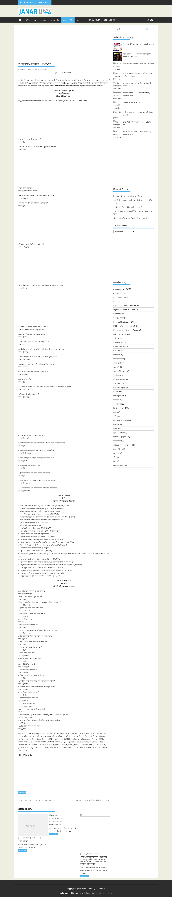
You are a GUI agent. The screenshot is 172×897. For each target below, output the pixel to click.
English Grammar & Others (124, 309)
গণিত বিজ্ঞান (116, 383)
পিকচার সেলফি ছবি (118, 408)
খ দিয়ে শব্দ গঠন (33, 825)
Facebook (117, 313)
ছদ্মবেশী (97, 854)
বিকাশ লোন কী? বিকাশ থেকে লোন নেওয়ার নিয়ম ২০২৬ (138, 44)
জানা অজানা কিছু (54, 20)
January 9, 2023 (87, 854)
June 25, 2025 (24, 838)
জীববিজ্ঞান (116, 391)
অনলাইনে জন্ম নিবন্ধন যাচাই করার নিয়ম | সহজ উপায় (138, 63)
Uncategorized (119, 334)
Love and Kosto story (121, 322)
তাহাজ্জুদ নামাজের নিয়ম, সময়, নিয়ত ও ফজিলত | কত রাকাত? (130, 218)
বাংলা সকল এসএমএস (39, 20)
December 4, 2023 (57, 819)
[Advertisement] (64, 43)
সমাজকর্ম (115, 461)
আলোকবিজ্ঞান (117, 350)
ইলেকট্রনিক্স (116, 354)
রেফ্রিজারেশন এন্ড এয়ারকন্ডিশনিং (122, 445)
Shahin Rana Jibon (41, 70)
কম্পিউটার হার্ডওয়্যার (119, 379)
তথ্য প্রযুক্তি (117, 395)
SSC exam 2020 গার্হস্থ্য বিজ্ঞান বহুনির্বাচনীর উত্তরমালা (92, 800)
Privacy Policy (93, 20)
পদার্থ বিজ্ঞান (116, 404)
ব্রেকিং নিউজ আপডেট (119, 432)
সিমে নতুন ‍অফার (118, 465)
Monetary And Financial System (126, 330)
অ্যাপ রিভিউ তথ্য (118, 342)
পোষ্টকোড (116, 412)
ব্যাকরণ (115, 428)
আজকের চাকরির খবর (119, 346)
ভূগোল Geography (119, 436)
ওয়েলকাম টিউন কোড (119, 371)
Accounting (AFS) (120, 289)
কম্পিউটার (116, 375)
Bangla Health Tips (120, 297)
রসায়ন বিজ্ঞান (117, 441)
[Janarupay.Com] (20, 20)
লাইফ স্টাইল (117, 453)
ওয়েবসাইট (116, 367)
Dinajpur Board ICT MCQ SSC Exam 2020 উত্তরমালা (39, 800)
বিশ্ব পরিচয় (116, 424)
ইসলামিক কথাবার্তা (118, 359)
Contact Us (109, 20)
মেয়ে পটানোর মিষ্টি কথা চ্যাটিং (131, 102)
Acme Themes (108, 893)
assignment (118, 293)
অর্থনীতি (115, 338)
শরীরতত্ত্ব (116, 457)
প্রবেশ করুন (79, 20)
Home (27, 20)
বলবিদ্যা (115, 416)
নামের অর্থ (116, 400)
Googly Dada (118, 318)
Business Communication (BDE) (126, 305)
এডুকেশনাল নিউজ (68, 20)
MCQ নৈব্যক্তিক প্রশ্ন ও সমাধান (123, 326)
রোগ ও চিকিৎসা (117, 449)
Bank (115, 301)
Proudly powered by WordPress (70, 893)
